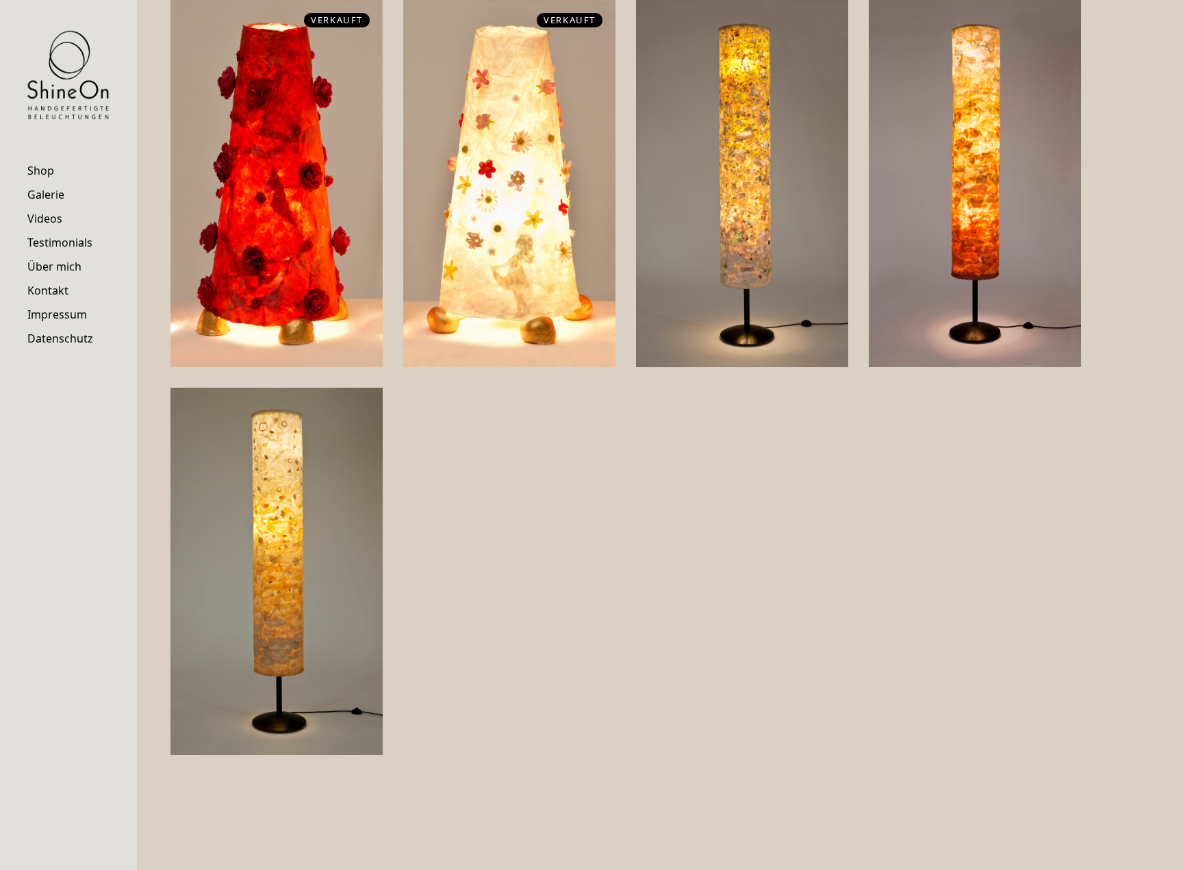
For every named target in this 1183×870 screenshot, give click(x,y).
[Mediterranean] (975, 183)
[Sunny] (276, 571)
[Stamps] (742, 183)
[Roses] (276, 183)
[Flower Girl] (509, 183)
